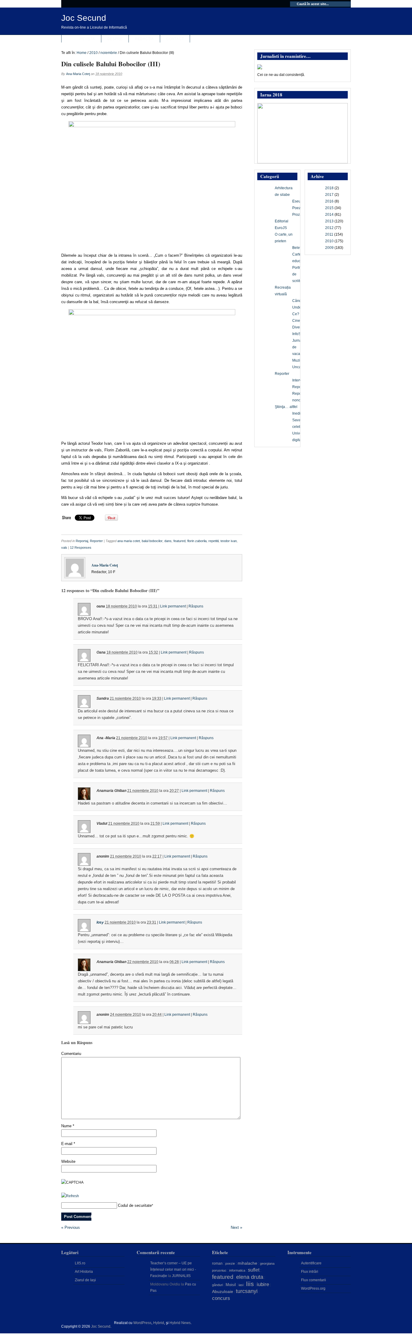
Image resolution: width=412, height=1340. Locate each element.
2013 (329, 221)
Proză (297, 214)
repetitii (213, 541)
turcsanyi (247, 1291)
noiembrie (108, 53)
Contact (175, 39)
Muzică (298, 360)
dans (168, 541)
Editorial (281, 221)
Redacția (144, 39)
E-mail (68, 1143)
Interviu (298, 380)
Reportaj (82, 541)
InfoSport (299, 334)
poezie (230, 1263)
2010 (93, 53)
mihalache (247, 1263)
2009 (329, 248)
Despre (114, 39)
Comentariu (71, 1053)
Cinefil (297, 321)
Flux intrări (309, 1271)
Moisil (231, 1284)
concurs (221, 1298)
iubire (263, 1284)
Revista (87, 39)
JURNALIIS (181, 1276)
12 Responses (80, 547)
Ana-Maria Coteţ (78, 74)
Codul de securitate (135, 1205)
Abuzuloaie (222, 1291)
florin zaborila (197, 541)
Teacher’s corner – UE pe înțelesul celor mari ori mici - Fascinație (173, 1269)
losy (100, 922)
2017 (329, 195)
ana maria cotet (128, 541)
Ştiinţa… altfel (286, 407)
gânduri (217, 1285)
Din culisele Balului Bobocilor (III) (110, 64)
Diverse (298, 327)
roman (217, 1263)
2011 (329, 234)
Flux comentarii (313, 1280)
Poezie (298, 208)
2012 (329, 228)
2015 (329, 208)
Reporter (96, 541)
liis (250, 1284)
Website (68, 1161)
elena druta (249, 1277)
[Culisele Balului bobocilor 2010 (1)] (151, 371)
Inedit (296, 413)
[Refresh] (70, 1196)
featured (179, 541)
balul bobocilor (152, 541)
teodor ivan (228, 541)
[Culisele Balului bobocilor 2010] (151, 183)
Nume (67, 1126)
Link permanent (173, 606)
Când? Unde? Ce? (297, 307)
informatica (237, 1270)
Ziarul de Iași (85, 1280)
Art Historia (84, 1271)
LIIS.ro (80, 1263)
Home (82, 53)
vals (64, 547)
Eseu (296, 201)
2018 (329, 188)
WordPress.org (313, 1288)
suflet (253, 1270)
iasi (241, 1285)
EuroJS (281, 228)
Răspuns (196, 606)
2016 (329, 201)
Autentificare (311, 1263)
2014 (329, 214)
